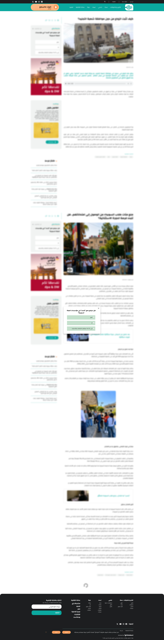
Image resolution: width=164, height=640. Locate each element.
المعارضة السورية (124, 157)
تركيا (108, 157)
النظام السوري (115, 157)
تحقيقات (131, 605)
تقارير (132, 603)
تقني (111, 605)
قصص (132, 607)
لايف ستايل (120, 607)
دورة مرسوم (100, 575)
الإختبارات (77, 614)
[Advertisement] (98, 112)
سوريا (131, 157)
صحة (106, 7)
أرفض (56, 632)
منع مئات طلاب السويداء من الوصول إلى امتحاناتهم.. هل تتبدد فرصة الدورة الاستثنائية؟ (44, 176)
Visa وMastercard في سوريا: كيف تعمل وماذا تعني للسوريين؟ (44, 190)
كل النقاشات (38, 29)
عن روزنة (121, 631)
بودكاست (76, 617)
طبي (122, 603)
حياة (88, 7)
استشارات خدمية (108, 603)
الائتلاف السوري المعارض (100, 157)
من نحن (131, 2)
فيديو (100, 607)
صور (78, 609)
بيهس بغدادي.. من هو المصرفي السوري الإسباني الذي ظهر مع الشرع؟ (46, 197)
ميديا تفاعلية (76, 611)
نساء (93, 7)
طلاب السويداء (121, 575)
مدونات (131, 608)
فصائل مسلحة (129, 575)
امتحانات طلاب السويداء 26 (111, 575)
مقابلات (99, 610)
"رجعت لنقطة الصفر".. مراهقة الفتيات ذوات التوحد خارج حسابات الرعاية (45, 203)
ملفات (99, 605)
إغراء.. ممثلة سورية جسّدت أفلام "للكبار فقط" (44, 170)
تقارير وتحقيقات (115, 7)
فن (90, 605)
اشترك (57, 612)
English (114, 2)
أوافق (66, 632)
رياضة (89, 603)
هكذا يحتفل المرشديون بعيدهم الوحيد (46, 165)
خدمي (100, 7)
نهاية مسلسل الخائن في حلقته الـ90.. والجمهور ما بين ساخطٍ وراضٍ (44, 183)
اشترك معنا (124, 2)
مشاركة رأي (76, 603)
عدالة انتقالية (80, 7)
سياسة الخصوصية (129, 631)
